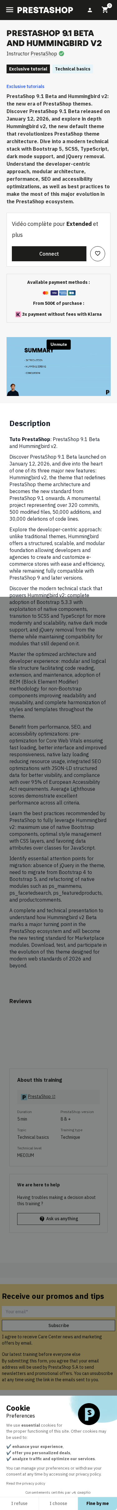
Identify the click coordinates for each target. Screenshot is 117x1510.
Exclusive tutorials (25, 86)
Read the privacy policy (25, 1483)
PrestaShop (44, 53)
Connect (49, 254)
